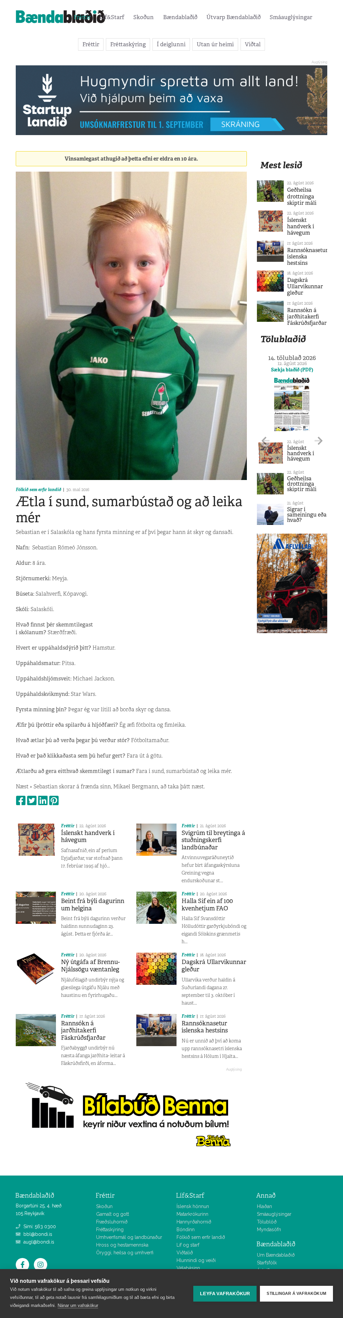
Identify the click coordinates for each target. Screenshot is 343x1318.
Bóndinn (186, 1229)
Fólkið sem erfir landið (38, 489)
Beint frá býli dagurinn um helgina (92, 904)
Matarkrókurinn (192, 1214)
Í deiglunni (171, 44)
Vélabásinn (188, 1268)
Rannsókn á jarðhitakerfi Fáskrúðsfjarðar (83, 1030)
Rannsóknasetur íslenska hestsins (205, 1027)
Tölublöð (267, 1221)
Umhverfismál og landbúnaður (129, 1237)
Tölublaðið (283, 339)
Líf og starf (188, 1245)
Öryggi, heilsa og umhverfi (124, 1252)
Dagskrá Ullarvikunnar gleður (214, 965)
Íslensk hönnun (193, 1206)
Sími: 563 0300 (39, 1226)
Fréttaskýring (128, 44)
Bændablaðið (180, 17)
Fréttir (82, 17)
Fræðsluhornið (112, 1221)
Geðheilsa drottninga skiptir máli (302, 196)
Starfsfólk (267, 1262)
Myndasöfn (269, 1229)
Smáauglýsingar (291, 17)
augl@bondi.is (38, 1242)
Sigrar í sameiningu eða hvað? (307, 515)
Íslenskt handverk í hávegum (88, 836)
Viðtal (253, 44)
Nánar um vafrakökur (78, 1305)
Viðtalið (185, 1252)
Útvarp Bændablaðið (233, 17)
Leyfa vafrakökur (225, 1293)
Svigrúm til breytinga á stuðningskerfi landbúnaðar (213, 840)
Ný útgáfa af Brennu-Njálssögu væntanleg (90, 965)
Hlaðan (264, 1206)
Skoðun (143, 17)
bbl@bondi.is (37, 1234)
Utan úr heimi (215, 44)
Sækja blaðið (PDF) (292, 370)
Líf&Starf (111, 17)
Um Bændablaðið (276, 1255)
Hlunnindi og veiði (196, 1260)
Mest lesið (281, 165)
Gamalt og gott (112, 1214)
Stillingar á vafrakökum (296, 1293)
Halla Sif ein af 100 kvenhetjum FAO (207, 904)
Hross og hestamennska (122, 1245)
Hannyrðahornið (194, 1221)
